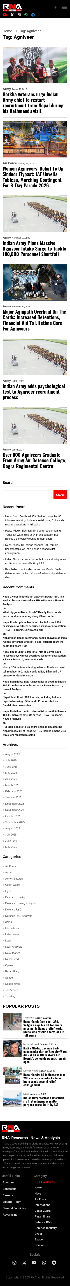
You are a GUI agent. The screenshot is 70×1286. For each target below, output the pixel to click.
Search (9, 483)
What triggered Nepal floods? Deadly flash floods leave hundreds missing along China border (32, 614)
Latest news (12, 934)
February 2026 (13, 791)
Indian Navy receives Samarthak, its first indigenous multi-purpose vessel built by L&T (35, 561)
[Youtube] (34, 1262)
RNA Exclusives (45, 1182)
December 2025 (14, 803)
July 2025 (11, 834)
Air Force (10, 163)
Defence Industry (15, 897)
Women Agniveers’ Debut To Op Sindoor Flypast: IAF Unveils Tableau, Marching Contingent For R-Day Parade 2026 (33, 177)
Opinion (9, 965)
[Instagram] (14, 1262)
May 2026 (11, 772)
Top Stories (11, 990)
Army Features (14, 878)
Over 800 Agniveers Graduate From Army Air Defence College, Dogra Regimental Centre (34, 460)
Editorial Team (12, 1202)
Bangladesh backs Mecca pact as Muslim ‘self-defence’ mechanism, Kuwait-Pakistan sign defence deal (35, 573)
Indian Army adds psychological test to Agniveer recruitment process (34, 391)
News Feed (12, 959)
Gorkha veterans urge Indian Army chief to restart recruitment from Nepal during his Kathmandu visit (33, 102)
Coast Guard (12, 884)
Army (7, 89)
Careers (8, 1195)
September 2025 (15, 822)
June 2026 (11, 766)
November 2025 (14, 809)
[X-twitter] (24, 1262)
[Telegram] (54, 1262)
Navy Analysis (13, 946)
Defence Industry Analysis (20, 903)
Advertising (10, 1214)
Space (9, 977)
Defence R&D (13, 909)
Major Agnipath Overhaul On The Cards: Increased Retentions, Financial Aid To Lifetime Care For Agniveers (34, 320)
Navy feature (12, 952)
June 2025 (11, 840)
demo (8, 921)
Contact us (9, 1189)
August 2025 (12, 828)
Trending (10, 996)
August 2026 (12, 754)
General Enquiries (14, 1208)
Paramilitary (12, 971)
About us (8, 1182)
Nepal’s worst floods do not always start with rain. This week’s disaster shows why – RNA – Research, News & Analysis (33, 600)
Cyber (8, 891)
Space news (12, 983)
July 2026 (11, 760)
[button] (64, 8)
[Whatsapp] (44, 1262)
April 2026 (11, 778)
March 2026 (12, 785)
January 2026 (13, 797)
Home (7, 31)
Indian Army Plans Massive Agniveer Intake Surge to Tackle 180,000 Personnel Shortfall (34, 248)
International (12, 928)
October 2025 (13, 816)
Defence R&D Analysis (18, 915)
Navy (8, 940)
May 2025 (11, 846)
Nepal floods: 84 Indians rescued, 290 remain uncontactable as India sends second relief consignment (31, 548)
